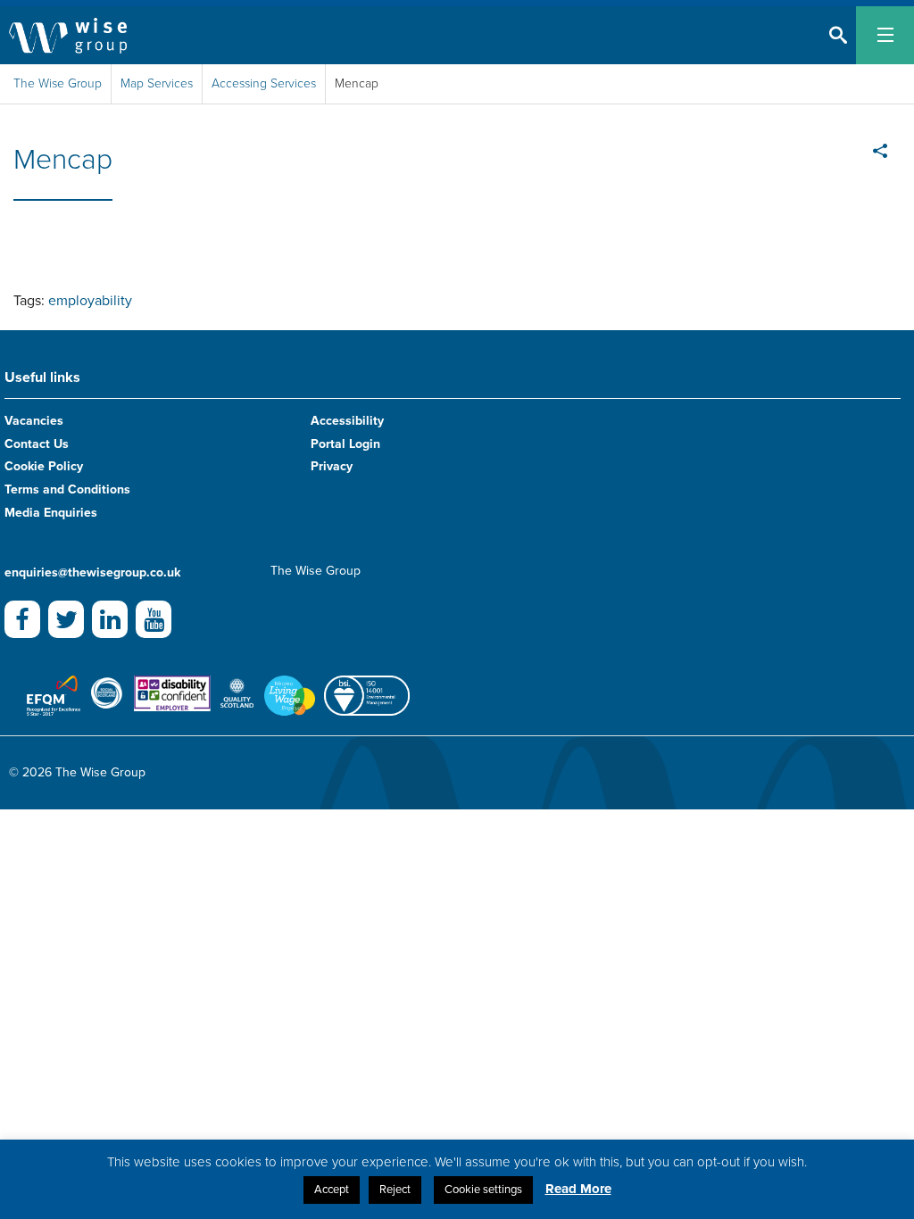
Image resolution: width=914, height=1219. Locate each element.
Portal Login (345, 444)
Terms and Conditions (67, 489)
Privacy (332, 466)
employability (90, 301)
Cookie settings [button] (483, 1189)
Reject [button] (395, 1189)
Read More (578, 1189)
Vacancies (33, 420)
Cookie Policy (43, 466)
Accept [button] (331, 1189)
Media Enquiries (50, 512)
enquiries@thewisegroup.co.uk (92, 572)
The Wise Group (57, 83)
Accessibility (347, 420)
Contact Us (36, 444)
